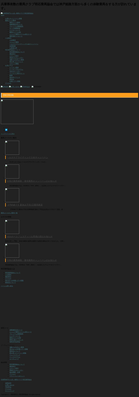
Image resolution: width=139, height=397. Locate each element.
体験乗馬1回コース (16, 24)
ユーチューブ (14, 359)
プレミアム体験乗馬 (16, 26)
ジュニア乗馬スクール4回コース (21, 34)
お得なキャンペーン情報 (13, 18)
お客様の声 (13, 48)
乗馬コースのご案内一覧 (9, 213)
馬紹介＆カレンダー (16, 58)
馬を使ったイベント (16, 62)
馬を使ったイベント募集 (18, 353)
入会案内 (13, 40)
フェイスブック (15, 355)
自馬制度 (13, 46)
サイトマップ (9, 391)
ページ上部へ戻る (7, 286)
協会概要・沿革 (15, 372)
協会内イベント (15, 77)
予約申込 (8, 387)
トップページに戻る (8, 134)
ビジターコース (15, 30)
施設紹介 (13, 54)
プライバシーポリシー (17, 376)
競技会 (12, 79)
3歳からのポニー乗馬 (17, 60)
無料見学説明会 (15, 342)
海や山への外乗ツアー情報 (14, 280)
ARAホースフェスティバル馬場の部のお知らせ (30, 236)
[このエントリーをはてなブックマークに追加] (6, 130)
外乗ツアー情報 (15, 81)
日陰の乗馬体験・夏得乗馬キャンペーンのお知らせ (32, 181)
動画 (11, 75)
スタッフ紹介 (14, 56)
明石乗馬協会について (17, 52)
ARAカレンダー (15, 71)
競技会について (10, 282)
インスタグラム (15, 357)
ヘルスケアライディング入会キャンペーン (24, 44)
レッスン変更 (14, 67)
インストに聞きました (17, 73)
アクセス (8, 83)
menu (2, 15)
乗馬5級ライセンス (16, 36)
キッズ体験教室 (15, 28)
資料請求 (8, 383)
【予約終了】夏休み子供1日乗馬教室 (25, 205)
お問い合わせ (9, 385)
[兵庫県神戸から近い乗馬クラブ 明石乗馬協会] (17, 13)
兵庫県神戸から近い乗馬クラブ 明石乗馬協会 (16, 379)
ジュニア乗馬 (14, 42)
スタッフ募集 (14, 63)
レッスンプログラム (16, 69)
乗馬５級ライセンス (16, 340)
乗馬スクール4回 (15, 32)
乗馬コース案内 (10, 20)
